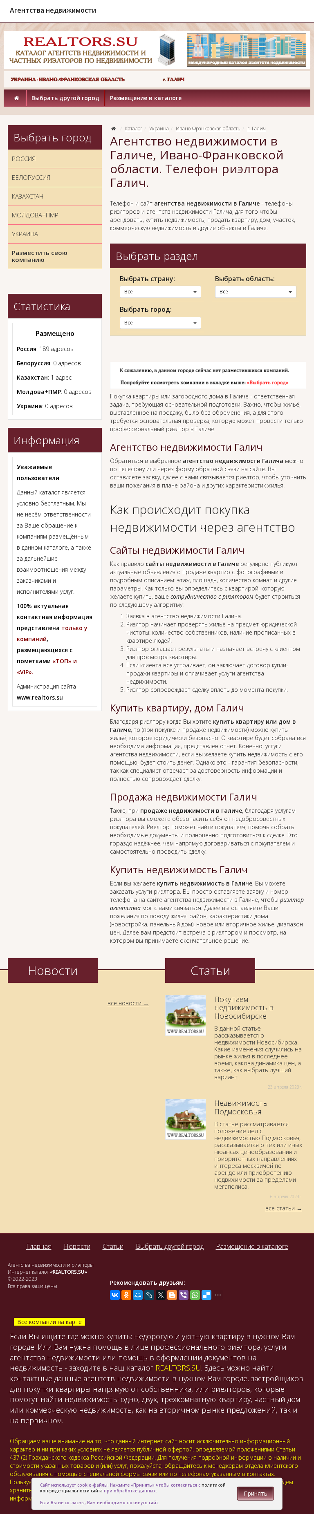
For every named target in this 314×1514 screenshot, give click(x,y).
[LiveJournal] (149, 1295)
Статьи (113, 1246)
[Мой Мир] (138, 1295)
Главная (39, 1246)
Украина (159, 128)
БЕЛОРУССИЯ (31, 177)
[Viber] (183, 1295)
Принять (255, 1493)
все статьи (280, 1208)
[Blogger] (172, 1295)
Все (128, 291)
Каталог (133, 128)
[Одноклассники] (126, 1295)
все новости (124, 1003)
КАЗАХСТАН (27, 196)
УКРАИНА (25, 234)
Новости (77, 1246)
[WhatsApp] (195, 1295)
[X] (161, 1295)
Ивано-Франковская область (208, 128)
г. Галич (256, 128)
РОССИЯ (24, 158)
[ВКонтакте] (115, 1295)
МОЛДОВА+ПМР (35, 215)
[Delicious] (206, 1295)
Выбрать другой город (65, 98)
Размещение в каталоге (146, 98)
